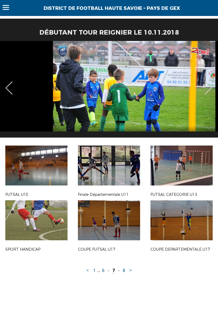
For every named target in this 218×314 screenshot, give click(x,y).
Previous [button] (9, 84)
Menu (8, 7)
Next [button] (208, 84)
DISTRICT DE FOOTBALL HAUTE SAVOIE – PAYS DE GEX (112, 8)
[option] (109, 91)
